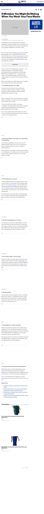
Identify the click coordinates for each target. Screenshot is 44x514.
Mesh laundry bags (23, 260)
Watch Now (40, 1)
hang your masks (8, 226)
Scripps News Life (6, 9)
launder (26, 81)
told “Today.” (15, 109)
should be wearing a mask (18, 52)
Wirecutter (4, 91)
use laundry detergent (11, 184)
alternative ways (5, 372)
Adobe (6, 35)
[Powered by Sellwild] (27, 467)
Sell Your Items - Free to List (14, 404)
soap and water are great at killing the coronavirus (13, 186)
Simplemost (18, 376)
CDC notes (5, 336)
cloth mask (19, 56)
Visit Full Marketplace (25, 404)
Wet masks (22, 144)
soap (27, 372)
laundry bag (22, 264)
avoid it (19, 329)
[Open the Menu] (2, 1)
